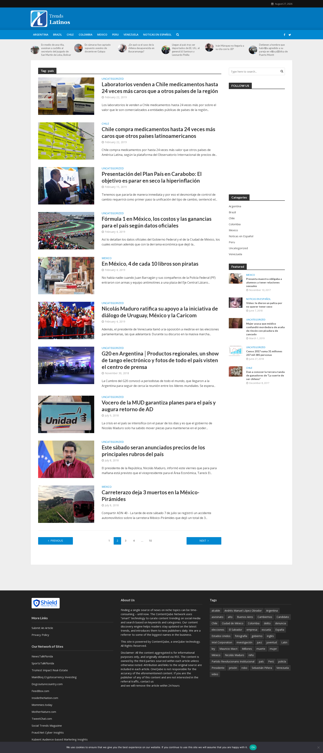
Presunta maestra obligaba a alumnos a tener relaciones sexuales (264, 282)
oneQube (179, 641)
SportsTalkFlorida (43, 663)
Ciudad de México (232, 623)
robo (244, 668)
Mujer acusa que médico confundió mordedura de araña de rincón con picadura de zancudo (265, 329)
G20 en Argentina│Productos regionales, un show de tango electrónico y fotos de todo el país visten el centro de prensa (160, 360)
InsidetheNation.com (45, 698)
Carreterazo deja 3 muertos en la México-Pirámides (150, 495)
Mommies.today (42, 705)
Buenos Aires (245, 617)
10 (150, 540)
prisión (233, 668)
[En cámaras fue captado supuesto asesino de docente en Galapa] (78, 48)
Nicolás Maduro (234, 655)
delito (267, 623)
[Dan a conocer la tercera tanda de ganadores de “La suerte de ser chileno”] (235, 371)
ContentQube (160, 641)
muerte (260, 648)
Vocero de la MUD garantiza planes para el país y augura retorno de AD (159, 405)
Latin (284, 642)
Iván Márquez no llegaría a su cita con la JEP (230, 47)
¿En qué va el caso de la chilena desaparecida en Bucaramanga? (141, 48)
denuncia (280, 623)
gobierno (257, 636)
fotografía (241, 636)
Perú (271, 661)
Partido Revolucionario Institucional (233, 661)
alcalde (216, 610)
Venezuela (131, 34)
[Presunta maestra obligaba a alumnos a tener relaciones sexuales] (235, 278)
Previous (56, 540)
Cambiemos (265, 617)
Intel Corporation (222, 642)
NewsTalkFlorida (42, 656)
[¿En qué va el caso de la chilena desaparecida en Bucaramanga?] (122, 48)
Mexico (102, 34)
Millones (247, 648)
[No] (318, 747)
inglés (270, 636)
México (216, 655)
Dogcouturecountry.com (47, 684)
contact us (147, 681)
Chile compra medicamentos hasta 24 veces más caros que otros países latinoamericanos (158, 132)
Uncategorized (113, 78)
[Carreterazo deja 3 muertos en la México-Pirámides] (66, 504)
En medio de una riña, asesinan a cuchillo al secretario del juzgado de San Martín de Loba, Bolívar (56, 49)
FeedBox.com (40, 691)
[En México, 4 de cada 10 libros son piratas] (66, 275)
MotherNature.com (44, 712)
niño (251, 655)
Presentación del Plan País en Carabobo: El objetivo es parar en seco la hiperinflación (152, 177)
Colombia (85, 34)
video (215, 674)
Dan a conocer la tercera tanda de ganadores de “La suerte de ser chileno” (265, 375)
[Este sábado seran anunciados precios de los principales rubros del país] (66, 459)
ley (213, 648)
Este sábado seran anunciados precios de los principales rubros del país (153, 450)
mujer (273, 648)
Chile (70, 34)
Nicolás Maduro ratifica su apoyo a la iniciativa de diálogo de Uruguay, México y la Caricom (160, 311)
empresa (252, 629)
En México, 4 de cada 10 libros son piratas (150, 263)
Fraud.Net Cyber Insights (48, 732)
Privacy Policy (40, 635)
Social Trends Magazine (47, 725)
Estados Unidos (221, 636)
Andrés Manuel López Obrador (243, 610)
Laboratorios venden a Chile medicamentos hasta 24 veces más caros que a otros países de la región (160, 87)
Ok (253, 747)
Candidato (283, 617)
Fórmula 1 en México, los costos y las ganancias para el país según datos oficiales (156, 222)
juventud (271, 642)
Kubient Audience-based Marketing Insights (60, 739)
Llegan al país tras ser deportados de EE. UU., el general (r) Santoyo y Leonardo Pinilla (186, 49)
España (279, 629)
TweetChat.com (42, 718)
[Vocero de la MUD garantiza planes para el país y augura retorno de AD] (66, 414)
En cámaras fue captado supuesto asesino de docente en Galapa (98, 48)
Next (202, 540)
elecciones (218, 629)
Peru (115, 34)
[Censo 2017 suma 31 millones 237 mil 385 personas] (235, 350)
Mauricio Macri (228, 648)
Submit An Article (42, 628)
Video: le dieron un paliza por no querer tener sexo (264, 304)
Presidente (218, 668)
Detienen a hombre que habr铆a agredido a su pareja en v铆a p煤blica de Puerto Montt (273, 49)
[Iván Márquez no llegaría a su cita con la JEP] (209, 47)
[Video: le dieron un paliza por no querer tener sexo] (235, 302)
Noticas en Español (157, 34)
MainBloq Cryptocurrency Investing (54, 677)
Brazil (57, 34)
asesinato (217, 617)
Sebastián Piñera (262, 668)
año (230, 617)
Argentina (40, 34)
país (261, 661)
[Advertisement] (224, 18)
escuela (266, 629)
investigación (244, 642)
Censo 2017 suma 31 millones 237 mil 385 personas (264, 353)
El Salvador (235, 629)
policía (282, 661)
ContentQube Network (170, 614)
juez (259, 642)
